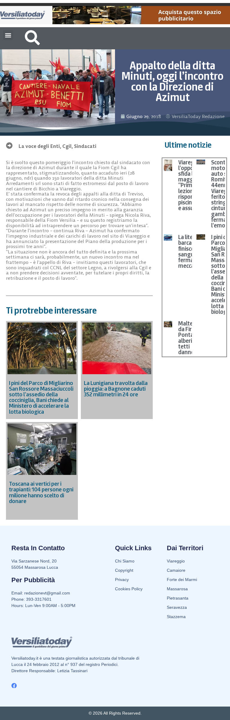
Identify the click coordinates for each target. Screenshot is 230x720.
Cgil (67, 146)
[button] (8, 35)
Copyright (124, 570)
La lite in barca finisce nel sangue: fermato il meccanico (191, 251)
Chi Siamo (124, 561)
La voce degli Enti (39, 146)
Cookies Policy (129, 588)
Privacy (122, 579)
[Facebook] (14, 685)
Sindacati (85, 146)
